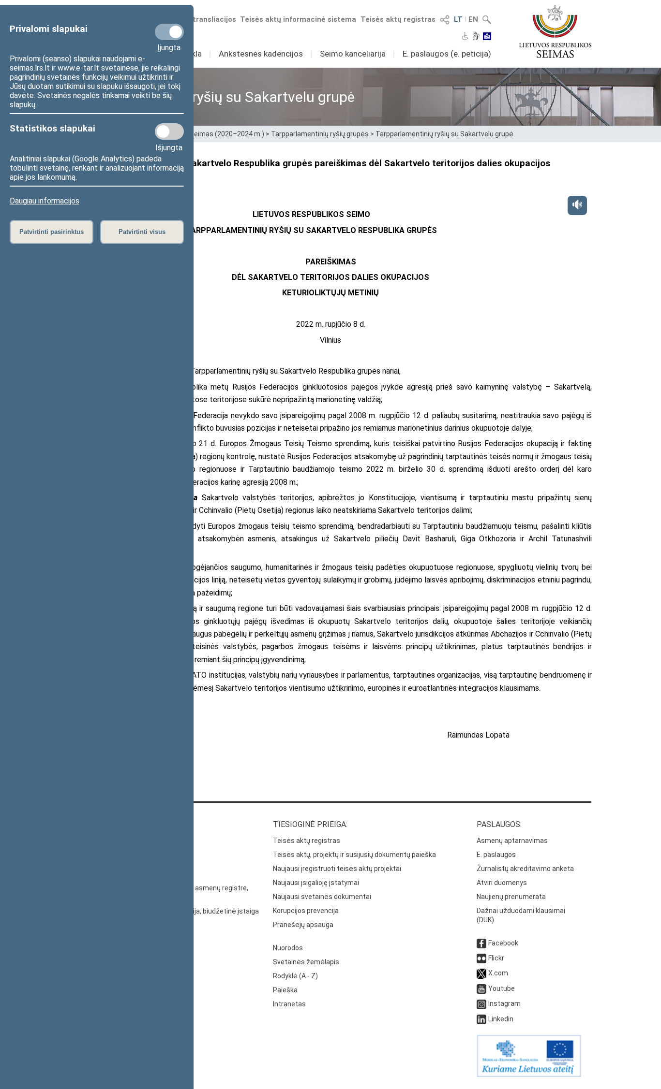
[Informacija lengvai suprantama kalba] (487, 37)
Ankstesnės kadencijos (261, 53)
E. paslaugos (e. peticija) (447, 53)
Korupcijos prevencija (306, 911)
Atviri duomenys (502, 882)
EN (473, 19)
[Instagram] (481, 1003)
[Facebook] (481, 943)
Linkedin (500, 1019)
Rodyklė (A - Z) (295, 976)
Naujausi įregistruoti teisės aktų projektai (337, 868)
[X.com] (481, 973)
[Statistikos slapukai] (169, 131)
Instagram (504, 1003)
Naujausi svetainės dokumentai (322, 896)
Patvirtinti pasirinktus (51, 231)
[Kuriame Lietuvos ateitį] (529, 1074)
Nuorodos (288, 948)
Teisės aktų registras (398, 19)
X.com (498, 973)
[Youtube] (481, 988)
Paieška (285, 990)
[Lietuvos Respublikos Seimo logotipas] (555, 31)
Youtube (501, 988)
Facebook (503, 943)
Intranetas (289, 1004)
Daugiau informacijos (44, 200)
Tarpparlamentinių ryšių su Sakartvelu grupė (444, 134)
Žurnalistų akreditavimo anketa (525, 868)
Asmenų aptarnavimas (512, 840)
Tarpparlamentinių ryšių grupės (320, 134)
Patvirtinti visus (142, 231)
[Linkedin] (481, 1019)
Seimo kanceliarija (353, 53)
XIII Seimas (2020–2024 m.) (222, 134)
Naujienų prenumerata (511, 896)
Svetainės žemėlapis (306, 962)
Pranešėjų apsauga (303, 925)
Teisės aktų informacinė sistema (298, 19)
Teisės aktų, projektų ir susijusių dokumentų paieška (354, 854)
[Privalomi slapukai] (169, 32)
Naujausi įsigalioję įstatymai (316, 882)
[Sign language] (476, 37)
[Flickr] (481, 958)
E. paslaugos (496, 854)
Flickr (496, 958)
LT (458, 19)
